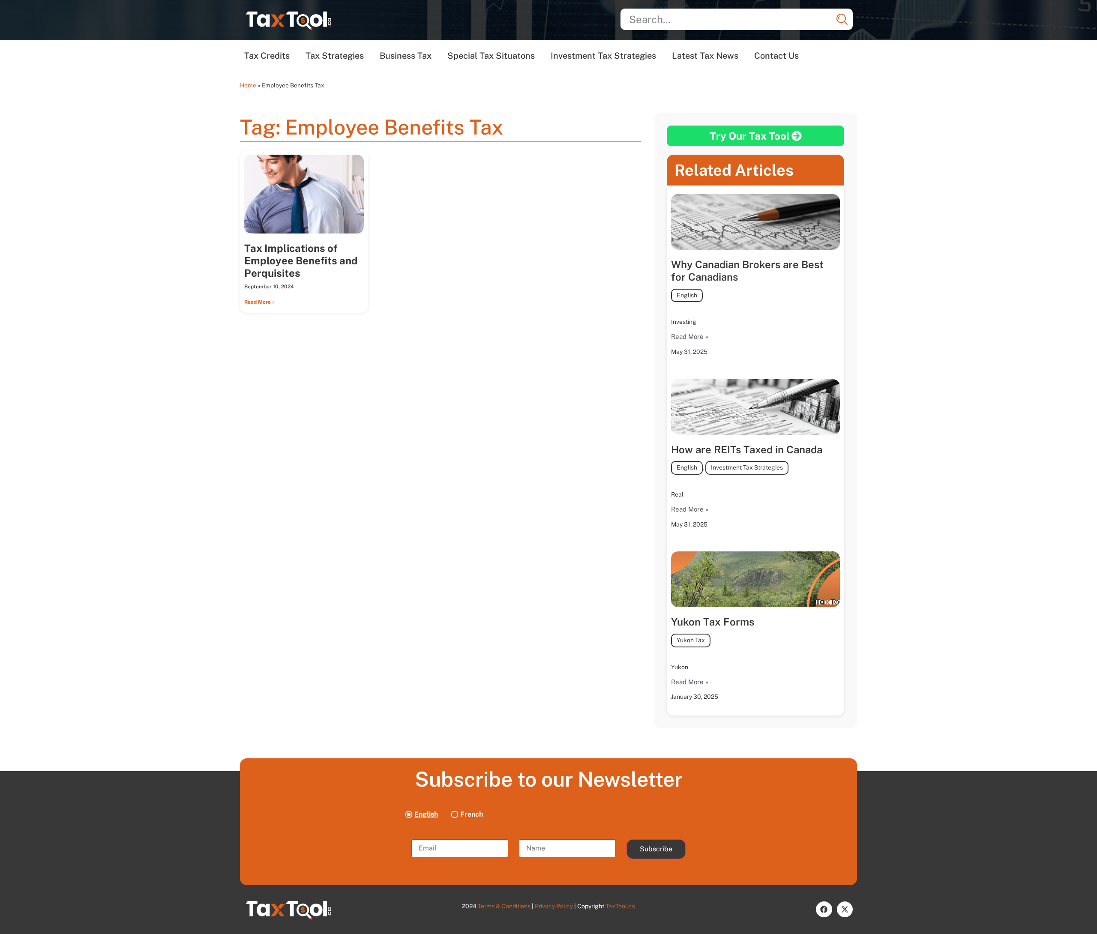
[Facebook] (824, 909)
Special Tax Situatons (491, 56)
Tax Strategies (335, 56)
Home (248, 85)
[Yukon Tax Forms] (755, 579)
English (687, 295)
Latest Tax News (705, 56)
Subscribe (656, 849)
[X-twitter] (845, 909)
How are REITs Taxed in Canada (746, 449)
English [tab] (426, 814)
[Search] (842, 19)
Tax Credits (267, 56)
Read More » (259, 302)
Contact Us (776, 56)
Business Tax (406, 56)
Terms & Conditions (504, 906)
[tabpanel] (548, 848)
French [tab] (471, 814)
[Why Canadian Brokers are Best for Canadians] (755, 222)
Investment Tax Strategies (603, 56)
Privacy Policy (554, 906)
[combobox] (736, 19)
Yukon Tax (691, 640)
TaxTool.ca (620, 906)
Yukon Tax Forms (712, 622)
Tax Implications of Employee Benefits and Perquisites (301, 260)
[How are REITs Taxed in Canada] (755, 407)
